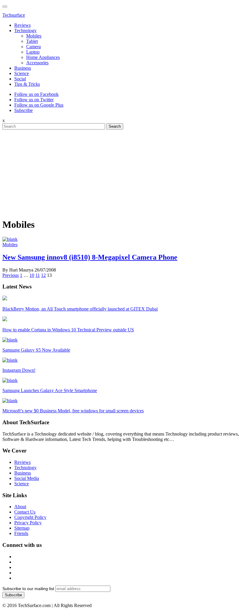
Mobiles (33, 35)
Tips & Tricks (27, 84)
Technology (25, 30)
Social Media (26, 478)
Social (20, 78)
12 (43, 275)
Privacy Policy (28, 522)
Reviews (22, 25)
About (20, 506)
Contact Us (24, 511)
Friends (21, 533)
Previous (10, 275)
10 (31, 275)
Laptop (33, 51)
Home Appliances (43, 57)
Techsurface (13, 15)
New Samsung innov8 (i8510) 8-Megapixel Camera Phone (89, 257)
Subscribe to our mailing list (28, 588)
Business (22, 68)
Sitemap (21, 528)
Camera (33, 46)
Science (21, 73)
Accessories (37, 62)
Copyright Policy (30, 517)
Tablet (32, 41)
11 (37, 275)
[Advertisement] (122, 171)
